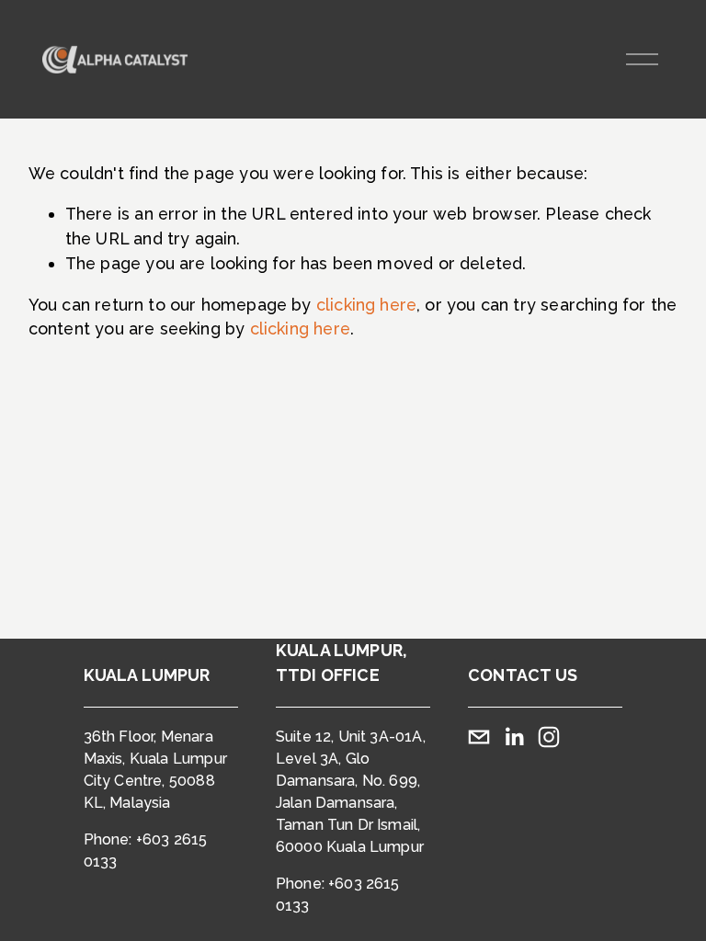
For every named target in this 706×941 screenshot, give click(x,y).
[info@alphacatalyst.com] (479, 737)
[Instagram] (549, 737)
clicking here (366, 304)
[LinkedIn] (514, 737)
